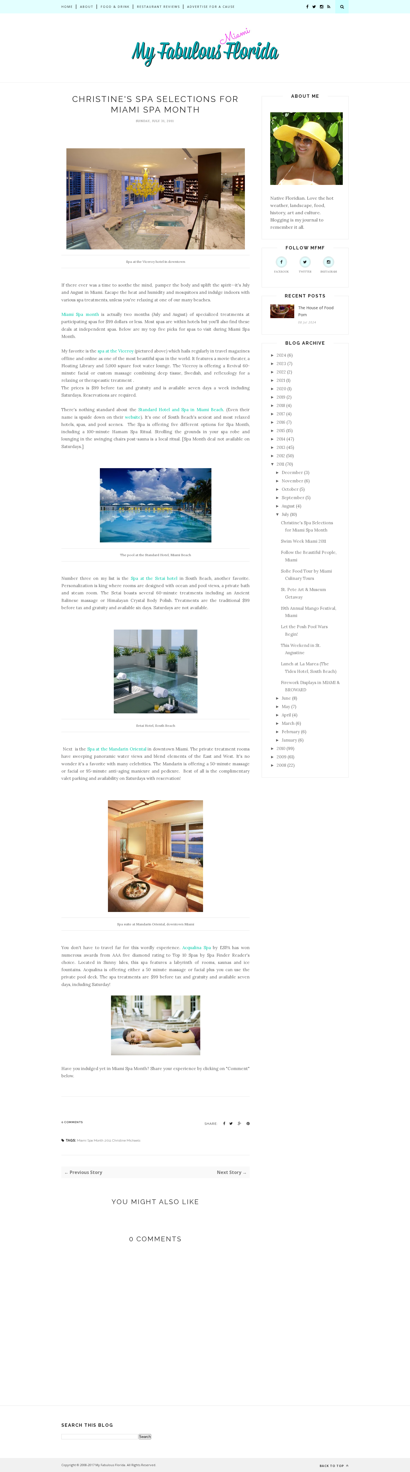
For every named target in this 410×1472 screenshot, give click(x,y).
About (86, 6)
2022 (281, 372)
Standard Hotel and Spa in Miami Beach (180, 409)
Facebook (281, 271)
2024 (281, 355)
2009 (281, 756)
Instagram (328, 271)
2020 (281, 388)
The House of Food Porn (316, 311)
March (288, 723)
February (291, 731)
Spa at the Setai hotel (154, 578)
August (288, 506)
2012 (281, 455)
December (292, 472)
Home (67, 6)
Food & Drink (115, 6)
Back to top (332, 1466)
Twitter (305, 271)
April (286, 715)
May (286, 706)
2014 (281, 439)
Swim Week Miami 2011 (303, 541)
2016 (281, 422)
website (133, 417)
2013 (281, 447)
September (293, 497)
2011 (280, 464)
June (286, 698)
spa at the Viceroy (116, 351)
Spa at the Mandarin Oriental (116, 749)
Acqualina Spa (196, 947)
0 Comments (72, 1122)
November (292, 480)
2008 (281, 765)
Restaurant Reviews (158, 6)
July (285, 514)
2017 (281, 413)
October (290, 489)
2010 (281, 748)
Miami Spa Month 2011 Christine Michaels (108, 1140)
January (289, 740)
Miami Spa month (80, 314)
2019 (281, 397)
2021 (281, 380)
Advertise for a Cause (211, 6)
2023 (281, 363)
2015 (281, 430)
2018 (281, 405)
